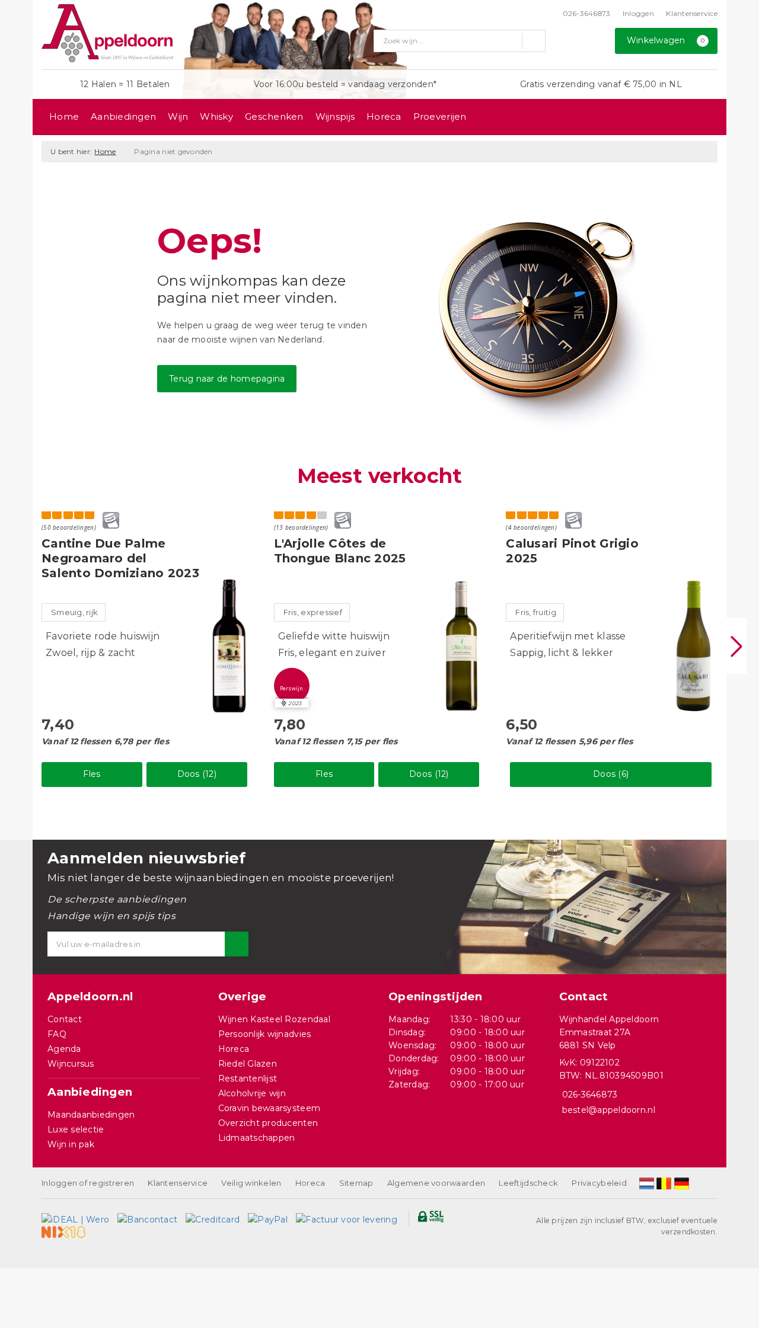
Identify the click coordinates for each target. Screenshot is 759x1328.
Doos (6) (611, 774)
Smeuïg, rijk (74, 612)
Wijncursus (70, 1063)
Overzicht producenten (268, 1123)
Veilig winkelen (251, 1183)
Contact (64, 1019)
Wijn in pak (70, 1144)
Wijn (178, 116)
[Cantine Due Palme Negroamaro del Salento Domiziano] (229, 646)
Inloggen (638, 13)
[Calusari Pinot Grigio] (693, 646)
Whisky (216, 116)
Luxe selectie (75, 1129)
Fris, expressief (312, 612)
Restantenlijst (248, 1078)
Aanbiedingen (123, 116)
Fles (91, 774)
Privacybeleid (599, 1183)
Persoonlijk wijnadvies (264, 1034)
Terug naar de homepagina (227, 378)
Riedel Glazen (247, 1063)
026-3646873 (587, 13)
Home (64, 116)
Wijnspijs (335, 116)
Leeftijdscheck (528, 1183)
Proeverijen (440, 116)
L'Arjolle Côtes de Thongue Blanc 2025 (340, 550)
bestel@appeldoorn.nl (608, 1110)
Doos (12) (196, 774)
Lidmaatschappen (256, 1137)
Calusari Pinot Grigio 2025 (572, 550)
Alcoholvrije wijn (252, 1093)
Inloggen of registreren (88, 1183)
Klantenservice (691, 13)
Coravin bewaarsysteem (269, 1108)
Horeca (383, 116)
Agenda (64, 1049)
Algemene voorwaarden (436, 1183)
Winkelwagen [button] (666, 40)
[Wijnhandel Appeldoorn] (107, 33)
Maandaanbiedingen (91, 1114)
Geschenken (274, 116)
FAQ (56, 1034)
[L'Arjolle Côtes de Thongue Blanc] (461, 646)
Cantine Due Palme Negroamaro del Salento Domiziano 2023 (120, 558)
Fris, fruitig (535, 612)
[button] (292, 685)
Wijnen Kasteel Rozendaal (274, 1019)
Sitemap (356, 1183)
